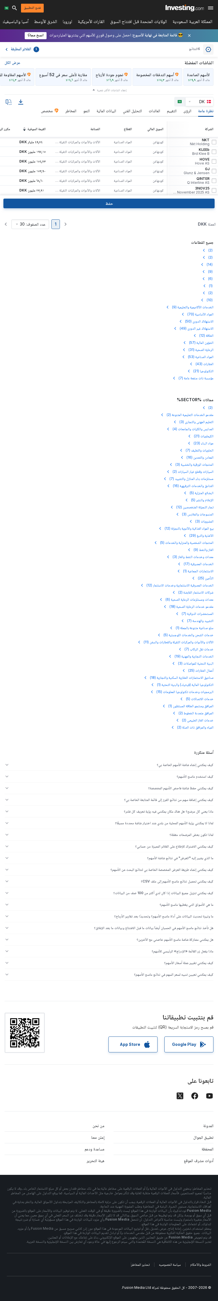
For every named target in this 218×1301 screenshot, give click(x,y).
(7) (196, 378)
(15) (184, 692)
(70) (200, 314)
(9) (210, 271)
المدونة (208, 1125)
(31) (200, 349)
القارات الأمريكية (91, 22)
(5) (201, 493)
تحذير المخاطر (140, 1264)
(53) (200, 357)
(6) (210, 278)
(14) (210, 264)
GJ (196, 171)
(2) (210, 250)
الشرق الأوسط (45, 22)
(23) (203, 443)
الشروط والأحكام (200, 1264)
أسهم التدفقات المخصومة (155, 74)
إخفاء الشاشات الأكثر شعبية (112, 90)
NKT (199, 142)
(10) (210, 300)
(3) (196, 422)
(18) (191, 606)
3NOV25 (191, 190)
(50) (199, 321)
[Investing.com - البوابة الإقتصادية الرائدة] (184, 8)
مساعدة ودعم (94, 1148)
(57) (201, 342)
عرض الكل (12, 62)
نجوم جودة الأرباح (109, 74)
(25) (205, 578)
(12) (206, 335)
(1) (211, 286)
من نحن (98, 1125)
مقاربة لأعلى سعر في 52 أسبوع (63, 74)
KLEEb (200, 152)
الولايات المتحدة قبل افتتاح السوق (138, 22)
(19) (194, 656)
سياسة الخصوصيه (170, 1264)
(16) (199, 457)
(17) (198, 564)
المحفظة (207, 1148)
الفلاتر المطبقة (24, 49)
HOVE (202, 161)
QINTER (198, 181)
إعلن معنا (97, 1137)
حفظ (109, 203)
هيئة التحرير (95, 1160)
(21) (203, 371)
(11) (178, 642)
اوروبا (67, 22)
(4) (193, 429)
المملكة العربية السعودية (192, 22)
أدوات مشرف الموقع (198, 1160)
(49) (196, 328)
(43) (204, 364)
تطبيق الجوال (203, 1137)
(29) (201, 535)
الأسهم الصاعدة (198, 74)
